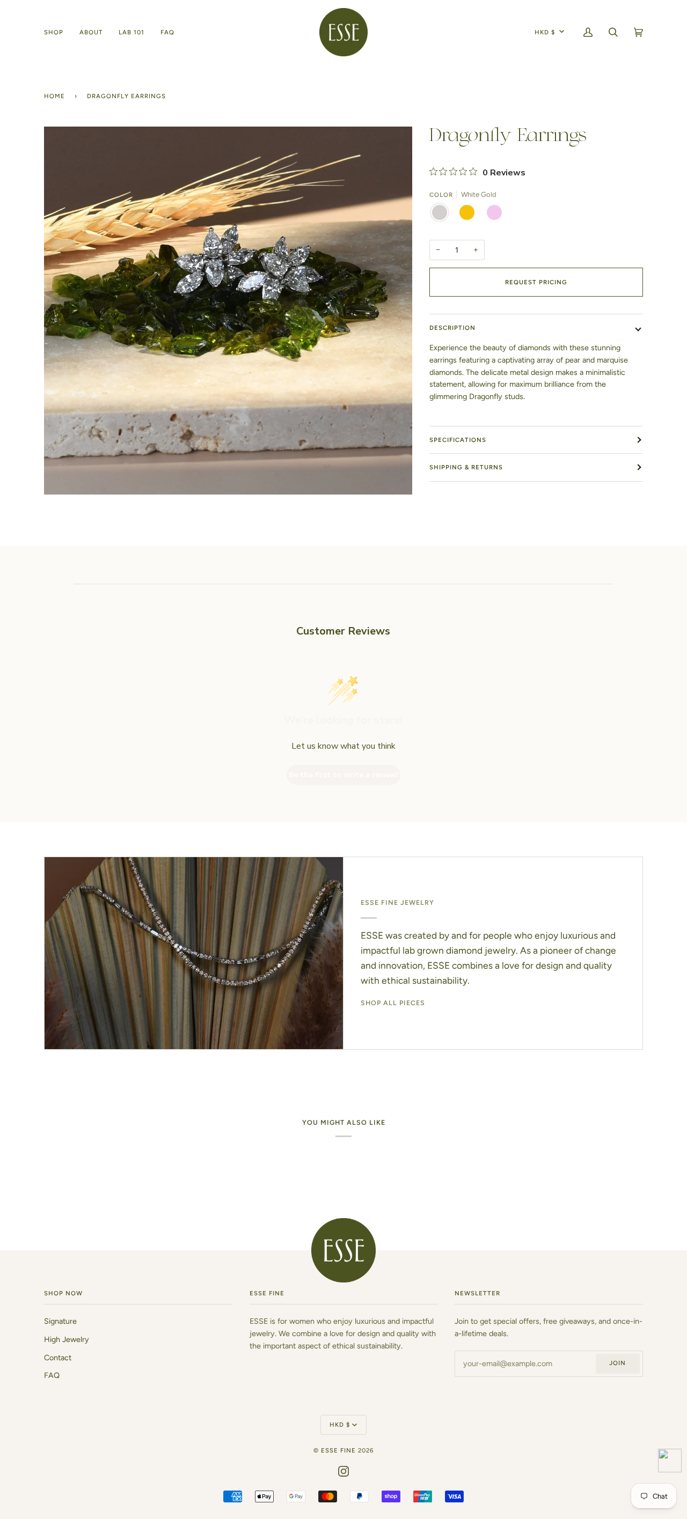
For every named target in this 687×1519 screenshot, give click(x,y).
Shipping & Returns (466, 467)
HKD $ (545, 32)
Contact (57, 1357)
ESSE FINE (338, 1450)
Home (54, 96)
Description (452, 327)
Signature (60, 1321)
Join (617, 1363)
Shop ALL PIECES (393, 1003)
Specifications (457, 440)
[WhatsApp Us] (670, 1462)
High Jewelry (66, 1339)
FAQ (52, 1375)
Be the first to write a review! (343, 775)
